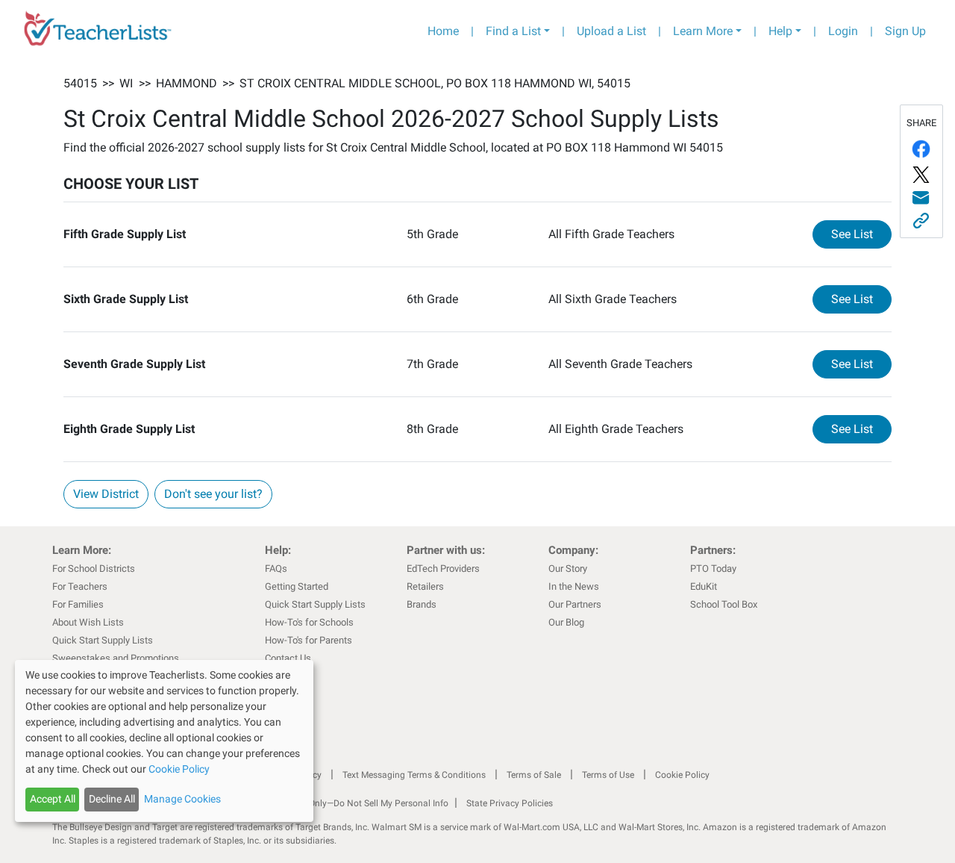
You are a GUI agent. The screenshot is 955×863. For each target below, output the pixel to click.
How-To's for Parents (308, 640)
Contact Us (288, 658)
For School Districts (93, 568)
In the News (573, 586)
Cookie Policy (682, 775)
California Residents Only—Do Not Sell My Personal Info (337, 803)
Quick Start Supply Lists (102, 640)
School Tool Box (723, 604)
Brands (421, 604)
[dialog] (164, 741)
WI (126, 83)
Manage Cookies (182, 799)
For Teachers (79, 586)
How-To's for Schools (309, 622)
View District (106, 494)
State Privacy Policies (509, 803)
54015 (80, 83)
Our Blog (566, 622)
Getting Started (296, 586)
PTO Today (713, 568)
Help (780, 31)
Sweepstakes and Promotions (115, 658)
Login (843, 31)
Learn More (703, 31)
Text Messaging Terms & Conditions (414, 775)
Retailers (425, 586)
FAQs (276, 568)
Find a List (513, 31)
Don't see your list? (213, 494)
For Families (78, 604)
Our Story (567, 568)
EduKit (703, 586)
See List (861, 233)
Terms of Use (608, 775)
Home (443, 31)
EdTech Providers (443, 568)
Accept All (52, 799)
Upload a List (611, 31)
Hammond (186, 83)
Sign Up (905, 31)
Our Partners (574, 604)
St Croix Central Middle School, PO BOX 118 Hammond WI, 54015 (434, 83)
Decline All (112, 799)
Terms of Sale (534, 775)
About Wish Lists (88, 622)
